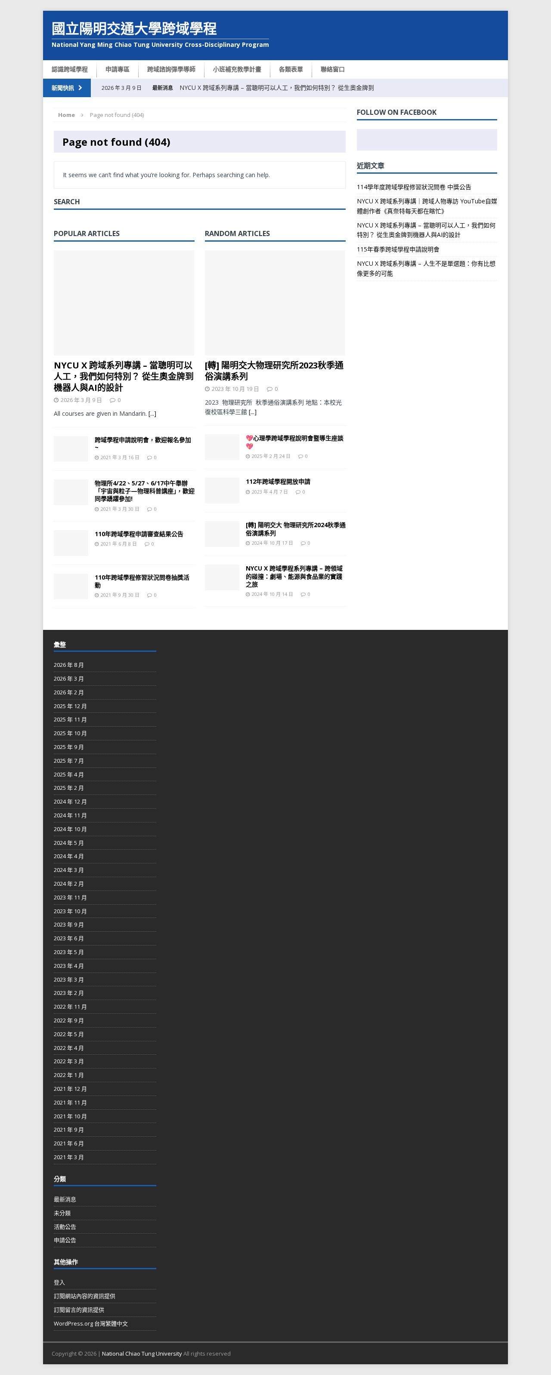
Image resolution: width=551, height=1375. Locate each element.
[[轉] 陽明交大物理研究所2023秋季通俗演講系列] (275, 350)
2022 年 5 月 (69, 1034)
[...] (152, 413)
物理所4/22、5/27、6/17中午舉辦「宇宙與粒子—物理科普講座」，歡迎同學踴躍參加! (145, 491)
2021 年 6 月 (69, 1143)
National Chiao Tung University (142, 1353)
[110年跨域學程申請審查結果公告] (71, 551)
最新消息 (65, 1199)
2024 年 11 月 (70, 815)
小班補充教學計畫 (237, 69)
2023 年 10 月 (70, 911)
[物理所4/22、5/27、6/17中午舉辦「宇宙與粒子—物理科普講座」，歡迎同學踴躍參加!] (71, 500)
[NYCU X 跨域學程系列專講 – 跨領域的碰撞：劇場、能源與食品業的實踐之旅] (222, 585)
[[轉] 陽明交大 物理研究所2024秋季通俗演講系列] (222, 542)
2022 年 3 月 (69, 1061)
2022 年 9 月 (69, 1020)
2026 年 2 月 (69, 692)
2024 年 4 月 (69, 856)
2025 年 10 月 (70, 733)
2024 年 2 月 (69, 883)
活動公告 (65, 1227)
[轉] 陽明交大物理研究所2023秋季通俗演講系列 (274, 370)
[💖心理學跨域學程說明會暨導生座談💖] (222, 455)
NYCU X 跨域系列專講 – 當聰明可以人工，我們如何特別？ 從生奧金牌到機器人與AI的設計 (124, 376)
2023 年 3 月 (69, 979)
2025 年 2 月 (69, 788)
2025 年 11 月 (70, 719)
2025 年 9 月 (69, 747)
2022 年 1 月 (69, 1075)
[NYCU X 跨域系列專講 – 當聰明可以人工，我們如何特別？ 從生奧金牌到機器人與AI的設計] (124, 350)
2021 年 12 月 (70, 1089)
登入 (59, 1282)
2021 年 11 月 (70, 1102)
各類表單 (291, 69)
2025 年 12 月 (70, 706)
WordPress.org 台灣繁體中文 (91, 1323)
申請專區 (117, 69)
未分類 (62, 1213)
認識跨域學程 (70, 69)
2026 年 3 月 (69, 678)
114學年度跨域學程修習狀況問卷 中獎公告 (414, 187)
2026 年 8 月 (69, 665)
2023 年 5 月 (69, 952)
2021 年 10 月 (70, 1116)
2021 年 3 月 (69, 1157)
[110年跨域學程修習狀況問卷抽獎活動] (71, 594)
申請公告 (65, 1240)
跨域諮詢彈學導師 (171, 69)
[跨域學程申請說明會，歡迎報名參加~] (71, 457)
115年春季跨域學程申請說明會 (398, 249)
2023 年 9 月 (69, 924)
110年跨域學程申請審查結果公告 (139, 534)
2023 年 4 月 (69, 966)
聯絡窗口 (333, 69)
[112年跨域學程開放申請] (222, 498)
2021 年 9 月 (69, 1129)
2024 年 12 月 (70, 801)
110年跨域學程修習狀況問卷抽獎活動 (142, 581)
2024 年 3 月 (69, 870)
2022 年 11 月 (70, 1006)
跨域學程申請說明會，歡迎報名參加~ (143, 443)
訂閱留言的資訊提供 (79, 1310)
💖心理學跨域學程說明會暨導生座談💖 (295, 442)
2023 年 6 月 (69, 938)
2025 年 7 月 (69, 760)
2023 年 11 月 (70, 897)
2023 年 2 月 (69, 993)
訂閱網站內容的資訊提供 (84, 1296)
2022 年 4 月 (69, 1048)
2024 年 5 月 (69, 843)
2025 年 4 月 (69, 774)
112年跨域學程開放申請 (278, 481)
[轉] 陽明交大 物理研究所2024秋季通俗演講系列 (296, 529)
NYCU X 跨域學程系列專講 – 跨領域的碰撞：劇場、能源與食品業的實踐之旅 (294, 576)
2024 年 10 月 (70, 829)
